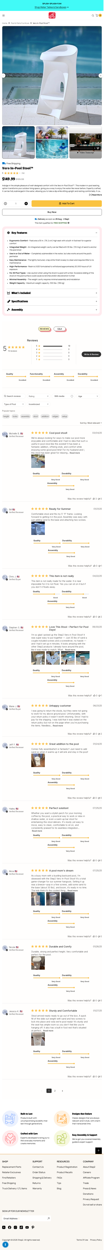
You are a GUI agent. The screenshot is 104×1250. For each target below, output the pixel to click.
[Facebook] (9, 1248)
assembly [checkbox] (25, 413)
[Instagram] (15, 1248)
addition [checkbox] (45, 413)
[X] (3, 1248)
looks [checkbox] (15, 413)
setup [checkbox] (64, 413)
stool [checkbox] (35, 413)
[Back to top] (96, 1171)
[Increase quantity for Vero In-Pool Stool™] (26, 201)
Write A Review (90, 352)
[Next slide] (99, 74)
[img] (5, 170)
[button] (50, 230)
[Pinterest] (33, 1248)
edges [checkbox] (55, 413)
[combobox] (38, 393)
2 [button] (54, 1111)
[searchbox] (14, 393)
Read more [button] (75, 450)
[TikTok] (21, 1248)
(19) (23, 170)
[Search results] (91, 15)
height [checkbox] (6, 413)
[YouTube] (27, 1248)
